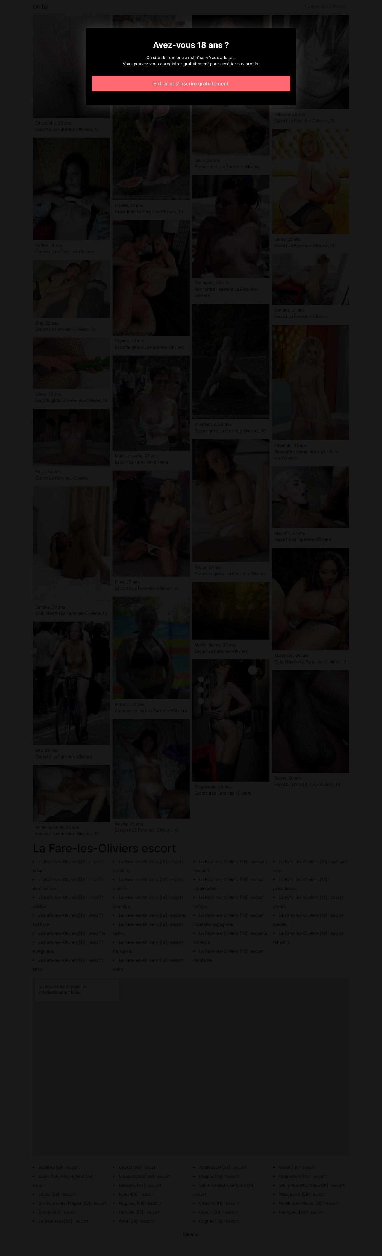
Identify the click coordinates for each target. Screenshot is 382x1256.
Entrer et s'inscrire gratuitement (191, 83)
